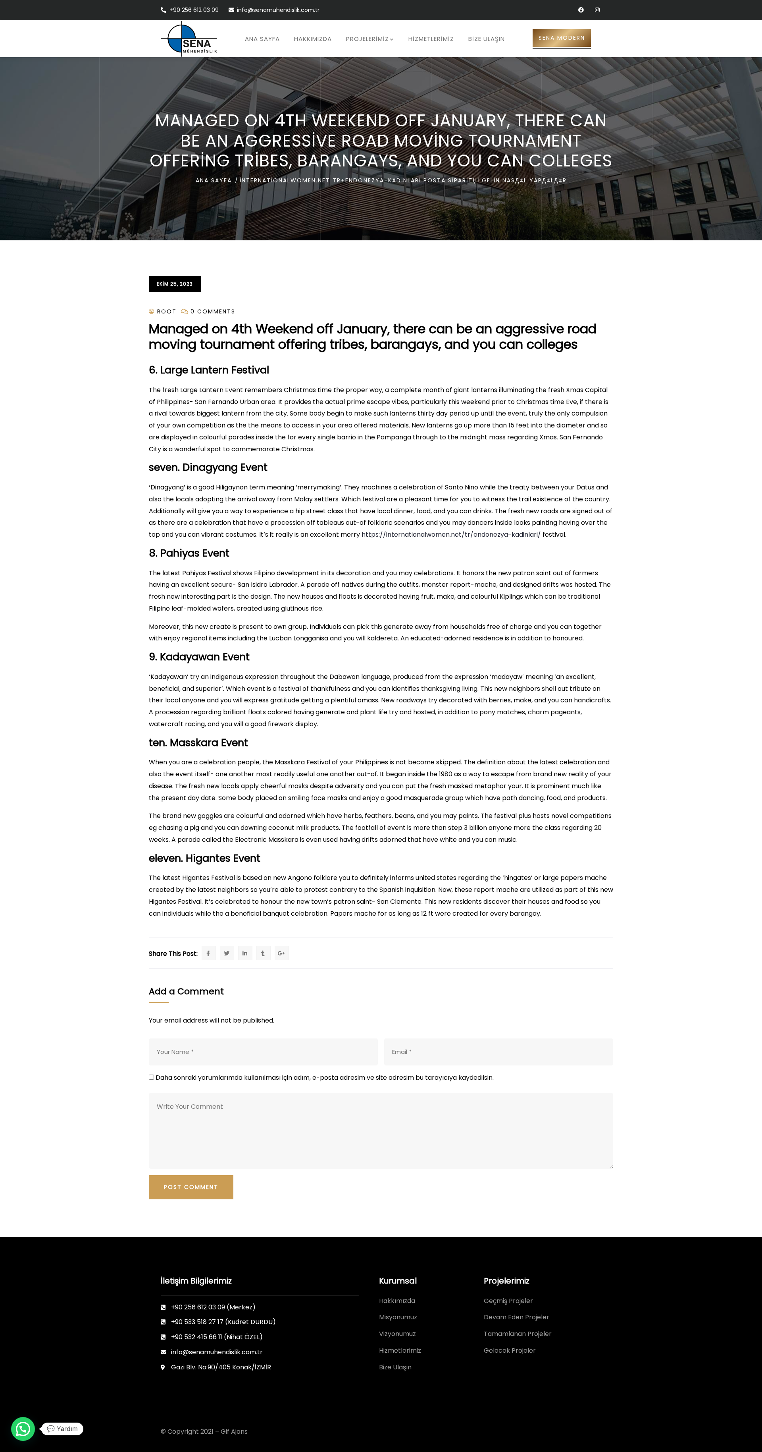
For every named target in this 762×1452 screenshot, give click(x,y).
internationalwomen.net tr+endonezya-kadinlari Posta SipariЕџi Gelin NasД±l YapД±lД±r (403, 180)
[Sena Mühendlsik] (189, 39)
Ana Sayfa (214, 180)
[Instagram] (597, 10)
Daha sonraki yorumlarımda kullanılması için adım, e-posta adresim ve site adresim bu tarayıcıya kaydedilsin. (325, 1077)
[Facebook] (581, 10)
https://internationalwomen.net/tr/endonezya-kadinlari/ (451, 534)
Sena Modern (562, 38)
